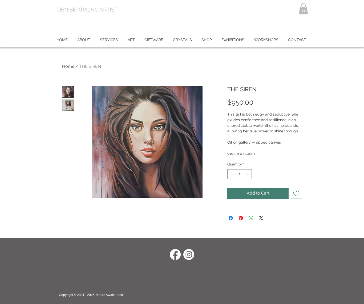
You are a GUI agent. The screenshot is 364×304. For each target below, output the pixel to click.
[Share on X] (261, 218)
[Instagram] (188, 254)
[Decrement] (231, 174)
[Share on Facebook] (231, 218)
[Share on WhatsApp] (251, 218)
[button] (303, 8)
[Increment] (247, 174)
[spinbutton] (239, 174)
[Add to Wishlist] (296, 193)
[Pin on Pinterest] (241, 218)
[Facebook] (175, 254)
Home (68, 66)
